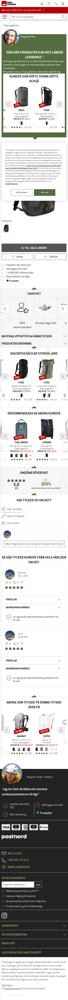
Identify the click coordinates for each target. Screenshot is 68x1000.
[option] (22, 313)
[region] (34, 171)
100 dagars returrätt (16, 268)
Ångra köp (8, 943)
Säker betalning (17, 814)
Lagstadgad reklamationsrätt (21, 952)
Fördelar (11, 599)
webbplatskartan (12, 988)
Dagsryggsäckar (11, 25)
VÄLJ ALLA (44, 192)
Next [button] (62, 308)
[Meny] (4, 16)
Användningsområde (18, 607)
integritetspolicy (11, 184)
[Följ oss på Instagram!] (7, 916)
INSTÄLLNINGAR (21, 192)
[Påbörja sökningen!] (63, 17)
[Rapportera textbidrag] (22, 582)
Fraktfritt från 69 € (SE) (18, 265)
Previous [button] (5, 308)
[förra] (8, 104)
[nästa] (59, 104)
